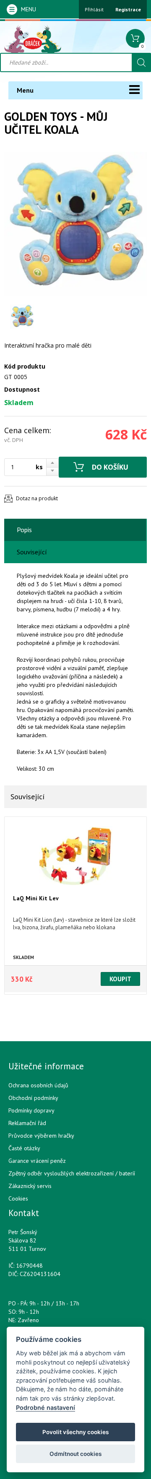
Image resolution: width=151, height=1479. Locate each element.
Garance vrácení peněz (37, 1160)
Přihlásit (94, 9)
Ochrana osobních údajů (38, 1085)
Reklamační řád (27, 1123)
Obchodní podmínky (33, 1098)
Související (32, 552)
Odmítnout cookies (75, 1453)
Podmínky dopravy (31, 1110)
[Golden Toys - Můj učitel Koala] (75, 223)
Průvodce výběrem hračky (41, 1135)
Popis (24, 529)
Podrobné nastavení (45, 1407)
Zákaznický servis (30, 1186)
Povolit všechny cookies (75, 1432)
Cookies (18, 1198)
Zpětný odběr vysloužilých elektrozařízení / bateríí (71, 1173)
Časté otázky (24, 1148)
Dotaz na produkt (37, 498)
